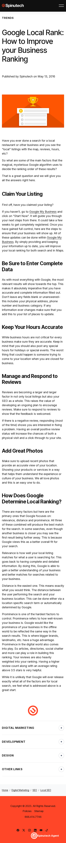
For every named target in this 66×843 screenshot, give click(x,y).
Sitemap (39, 811)
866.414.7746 (33, 816)
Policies (27, 811)
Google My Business (43, 211)
